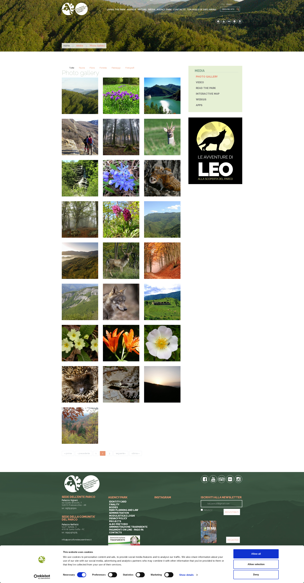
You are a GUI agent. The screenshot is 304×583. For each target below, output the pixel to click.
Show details (186, 574)
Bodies (113, 507)
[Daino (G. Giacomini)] (121, 260)
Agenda (131, 9)
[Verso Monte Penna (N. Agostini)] (80, 95)
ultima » (135, 453)
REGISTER (233, 539)
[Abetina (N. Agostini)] (121, 137)
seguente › (121, 453)
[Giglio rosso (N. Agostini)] (121, 343)
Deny (256, 574)
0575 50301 (70, 508)
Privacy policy (118, 518)
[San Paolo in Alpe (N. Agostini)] (162, 302)
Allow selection (256, 564)
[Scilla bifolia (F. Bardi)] (121, 178)
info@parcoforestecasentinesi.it (77, 539)
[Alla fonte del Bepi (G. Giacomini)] (80, 219)
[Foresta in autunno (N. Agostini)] (80, 425)
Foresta (103, 67)
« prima (68, 453)
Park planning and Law (123, 510)
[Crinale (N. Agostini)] (162, 219)
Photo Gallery (207, 76)
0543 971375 (71, 532)
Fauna (82, 67)
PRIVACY (208, 510)
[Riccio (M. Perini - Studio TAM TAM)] (80, 384)
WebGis (201, 99)
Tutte (71, 67)
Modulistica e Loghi (122, 516)
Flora (92, 67)
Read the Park (206, 88)
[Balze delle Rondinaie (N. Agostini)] (80, 302)
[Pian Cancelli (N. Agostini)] (80, 137)
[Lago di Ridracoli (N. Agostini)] (162, 95)
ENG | (229, 4)
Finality (114, 504)
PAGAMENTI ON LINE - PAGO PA (126, 529)
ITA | (223, 4)
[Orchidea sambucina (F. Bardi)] (121, 219)
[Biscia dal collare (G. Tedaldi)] (121, 384)
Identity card (118, 501)
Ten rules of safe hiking (201, 9)
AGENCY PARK (164, 9)
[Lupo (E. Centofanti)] (121, 302)
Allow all (256, 553)
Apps (199, 105)
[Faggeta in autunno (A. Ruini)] (162, 260)
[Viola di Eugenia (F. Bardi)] (121, 95)
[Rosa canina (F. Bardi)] (162, 343)
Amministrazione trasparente (128, 527)
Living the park (116, 9)
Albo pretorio (118, 524)
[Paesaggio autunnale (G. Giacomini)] (80, 260)
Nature (142, 9)
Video (200, 82)
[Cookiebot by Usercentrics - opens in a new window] (42, 576)
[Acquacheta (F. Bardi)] (80, 178)
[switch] (112, 574)
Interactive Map (207, 93)
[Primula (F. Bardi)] (80, 343)
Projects (115, 521)
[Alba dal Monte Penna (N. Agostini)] (162, 384)
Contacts (179, 9)
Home (66, 45)
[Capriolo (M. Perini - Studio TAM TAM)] (162, 137)
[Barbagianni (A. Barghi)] (162, 178)
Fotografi (129, 67)
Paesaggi (116, 67)
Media (151, 9)
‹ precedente (83, 453)
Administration (119, 513)
